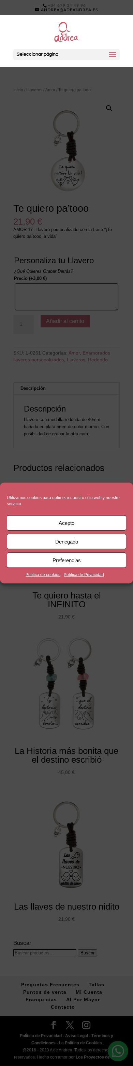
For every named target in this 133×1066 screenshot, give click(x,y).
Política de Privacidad (84, 574)
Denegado (66, 541)
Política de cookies (43, 574)
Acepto (66, 523)
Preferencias (67, 560)
